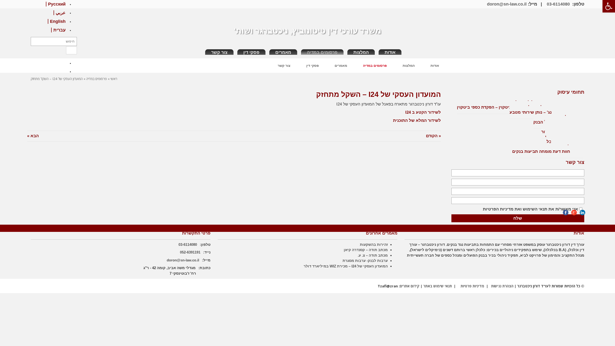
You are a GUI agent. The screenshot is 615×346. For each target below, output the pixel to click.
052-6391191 (190, 252)
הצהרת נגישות (502, 286)
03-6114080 (558, 4)
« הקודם (433, 136)
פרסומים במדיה (96, 78)
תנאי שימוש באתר (437, 286)
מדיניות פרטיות (472, 286)
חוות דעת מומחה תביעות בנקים (541, 151)
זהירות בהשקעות (374, 244)
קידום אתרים (409, 286)
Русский (57, 4)
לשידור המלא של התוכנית (417, 120)
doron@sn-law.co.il (507, 4)
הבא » (33, 136)
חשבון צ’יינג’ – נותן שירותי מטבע (540, 112)
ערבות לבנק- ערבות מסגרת (365, 261)
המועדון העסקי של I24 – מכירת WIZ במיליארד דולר (346, 266)
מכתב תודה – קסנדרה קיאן (366, 250)
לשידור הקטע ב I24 (423, 112)
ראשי (114, 78)
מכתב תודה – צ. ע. (373, 255)
